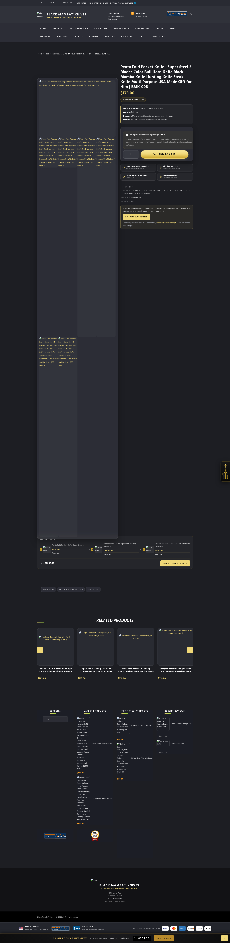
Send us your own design (166, 222)
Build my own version (136, 217)
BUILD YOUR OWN (79, 28)
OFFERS (159, 28)
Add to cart (167, 154)
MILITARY (45, 36)
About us (110, 36)
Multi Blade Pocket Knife (174, 191)
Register (67, 2)
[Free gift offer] (225, 471)
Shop (47, 54)
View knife (57, 549)
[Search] (191, 15)
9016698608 (113, 13)
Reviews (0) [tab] (93, 589)
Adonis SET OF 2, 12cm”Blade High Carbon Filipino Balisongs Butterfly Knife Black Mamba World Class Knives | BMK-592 (55, 673)
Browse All (57, 54)
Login (51, 2)
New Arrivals (121, 28)
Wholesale (63, 36)
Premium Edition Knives (139, 193)
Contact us (158, 36)
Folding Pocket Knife (152, 191)
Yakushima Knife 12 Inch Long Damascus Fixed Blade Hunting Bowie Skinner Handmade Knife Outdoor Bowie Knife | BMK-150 (136, 673)
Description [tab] (48, 589)
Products (58, 28)
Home (43, 28)
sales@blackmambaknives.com (116, 18)
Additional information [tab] (71, 589)
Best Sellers (142, 28)
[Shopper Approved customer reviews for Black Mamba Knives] (60, 928)
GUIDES (79, 36)
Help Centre (128, 36)
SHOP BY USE (100, 28)
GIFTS (173, 28)
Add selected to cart (175, 563)
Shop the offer (164, 938)
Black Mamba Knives (136, 197)
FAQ (143, 36)
